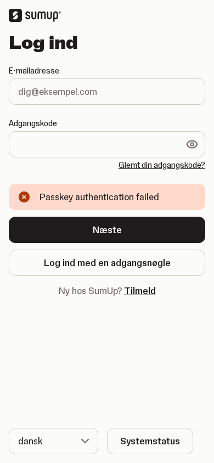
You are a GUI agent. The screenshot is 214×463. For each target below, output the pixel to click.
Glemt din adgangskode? (162, 165)
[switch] (192, 144)
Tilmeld (140, 290)
